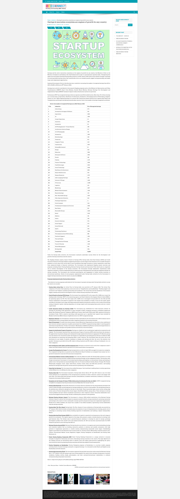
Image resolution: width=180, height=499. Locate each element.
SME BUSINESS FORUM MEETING (122, 52)
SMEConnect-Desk (52, 24)
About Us (61, 1)
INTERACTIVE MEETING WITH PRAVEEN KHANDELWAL (124, 48)
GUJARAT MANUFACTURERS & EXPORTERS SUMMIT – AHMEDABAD (124, 42)
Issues (57, 12)
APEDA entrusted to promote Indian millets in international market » (92, 467)
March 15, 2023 (60, 24)
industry (67, 24)
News (63, 12)
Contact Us (66, 1)
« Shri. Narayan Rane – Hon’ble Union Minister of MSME (62, 465)
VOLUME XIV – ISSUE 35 (122, 36)
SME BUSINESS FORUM (122, 38)
